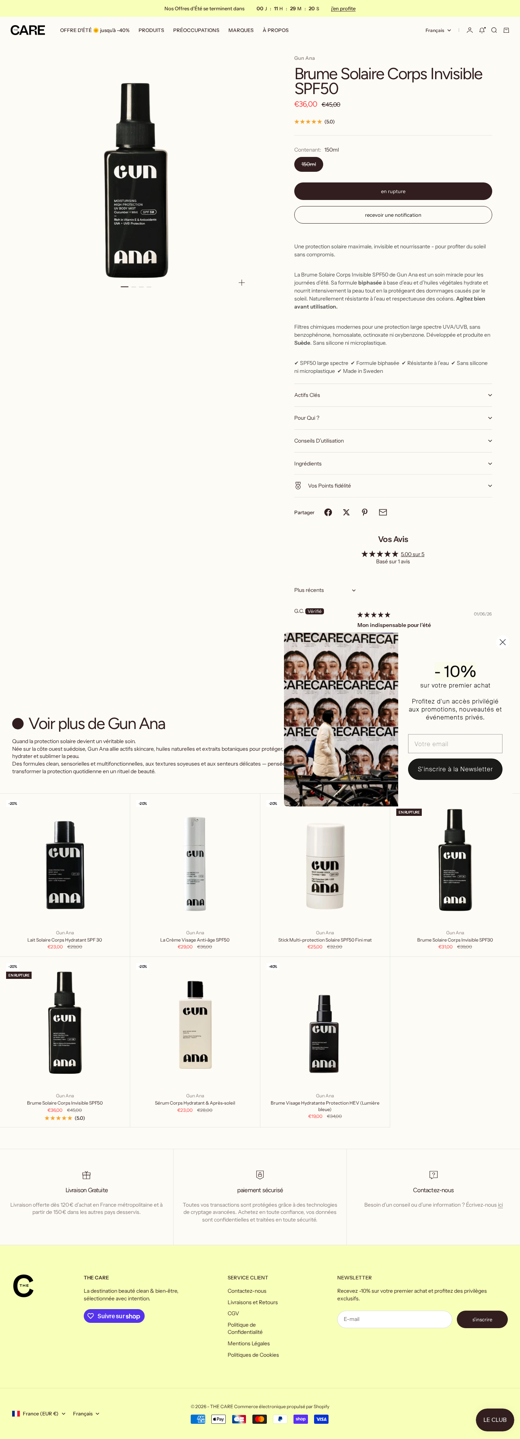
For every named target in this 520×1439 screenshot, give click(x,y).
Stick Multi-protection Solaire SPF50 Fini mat (325, 940)
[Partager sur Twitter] (346, 512)
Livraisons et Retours (253, 1302)
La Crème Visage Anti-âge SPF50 (195, 940)
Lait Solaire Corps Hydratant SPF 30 (64, 940)
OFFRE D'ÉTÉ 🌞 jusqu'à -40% (94, 30)
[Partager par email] (383, 512)
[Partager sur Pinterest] (364, 512)
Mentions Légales (249, 1343)
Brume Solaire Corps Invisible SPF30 (455, 940)
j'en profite (343, 8)
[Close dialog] (502, 642)
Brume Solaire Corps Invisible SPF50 (65, 1103)
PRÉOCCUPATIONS (196, 30)
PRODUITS (151, 30)
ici (500, 1204)
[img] (373, 614)
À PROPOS (276, 30)
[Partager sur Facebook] (328, 512)
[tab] (90, 723)
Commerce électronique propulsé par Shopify (281, 1406)
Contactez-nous (247, 1290)
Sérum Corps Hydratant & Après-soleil (195, 1103)
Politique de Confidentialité (245, 1328)
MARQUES (241, 30)
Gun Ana (304, 58)
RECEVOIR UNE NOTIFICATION (393, 215)
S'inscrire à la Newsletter (455, 769)
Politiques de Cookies (253, 1354)
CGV (233, 1313)
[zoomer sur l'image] (241, 282)
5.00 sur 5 (412, 554)
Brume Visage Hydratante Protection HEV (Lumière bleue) (325, 1106)
